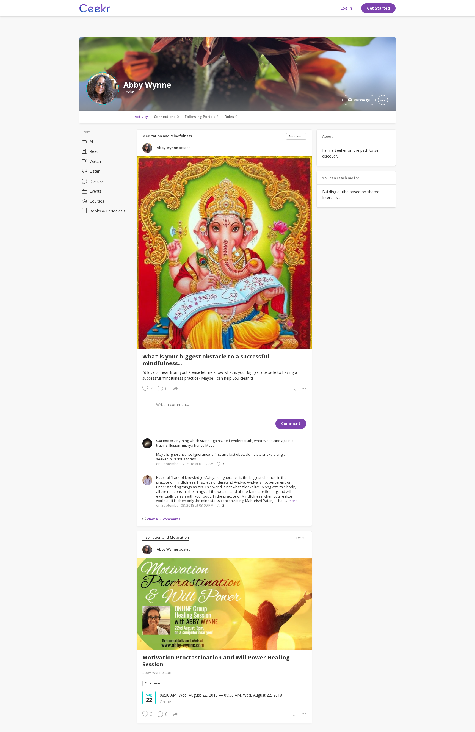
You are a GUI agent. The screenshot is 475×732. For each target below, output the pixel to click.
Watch (95, 161)
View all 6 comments (163, 518)
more (293, 500)
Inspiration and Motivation (165, 537)
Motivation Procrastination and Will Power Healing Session (216, 661)
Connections (166, 116)
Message (361, 100)
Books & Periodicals (107, 211)
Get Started (378, 8)
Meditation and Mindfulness (167, 136)
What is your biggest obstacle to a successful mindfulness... (205, 360)
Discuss (96, 181)
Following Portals (202, 116)
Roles (231, 116)
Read (94, 151)
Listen (95, 171)
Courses (97, 201)
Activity (141, 116)
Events (95, 191)
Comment (290, 423)
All (92, 141)
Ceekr (128, 92)
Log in (346, 8)
